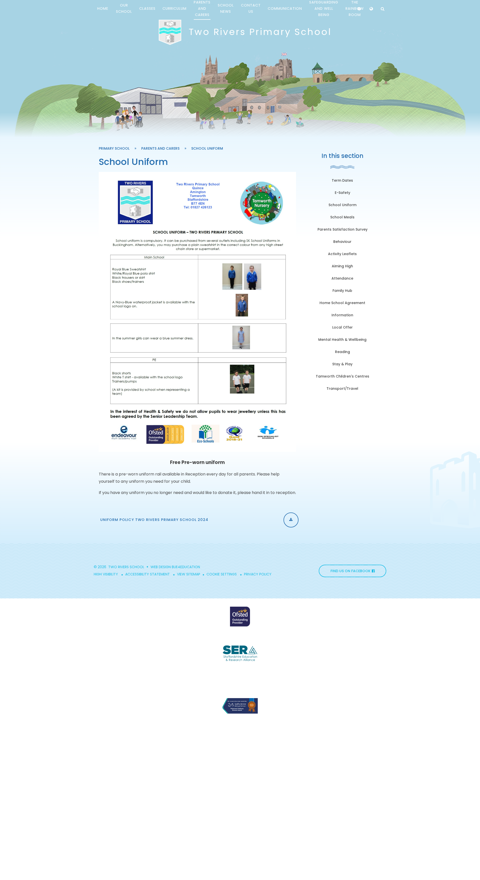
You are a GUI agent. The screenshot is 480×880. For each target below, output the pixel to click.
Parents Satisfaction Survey (343, 229)
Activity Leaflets (342, 253)
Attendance (342, 278)
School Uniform (207, 148)
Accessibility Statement (147, 574)
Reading (342, 351)
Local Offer (342, 327)
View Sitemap (188, 574)
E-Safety (342, 192)
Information (342, 315)
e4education (188, 566)
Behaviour (342, 241)
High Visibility (106, 574)
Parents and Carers (160, 148)
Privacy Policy (258, 574)
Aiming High (342, 266)
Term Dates (342, 180)
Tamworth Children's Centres (342, 376)
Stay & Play (342, 364)
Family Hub (342, 290)
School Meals (342, 217)
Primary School (114, 148)
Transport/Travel (342, 388)
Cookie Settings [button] (221, 574)
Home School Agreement (342, 302)
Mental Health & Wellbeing (342, 339)
